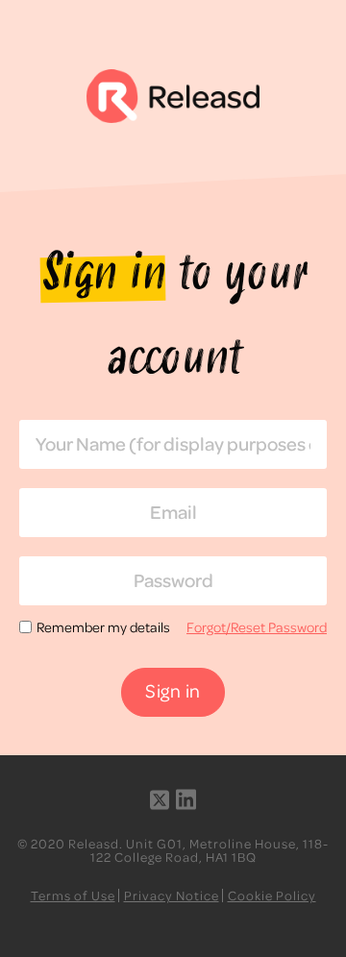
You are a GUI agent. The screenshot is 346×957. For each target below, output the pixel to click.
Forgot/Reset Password (256, 627)
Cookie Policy (272, 895)
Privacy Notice (171, 895)
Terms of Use (73, 895)
